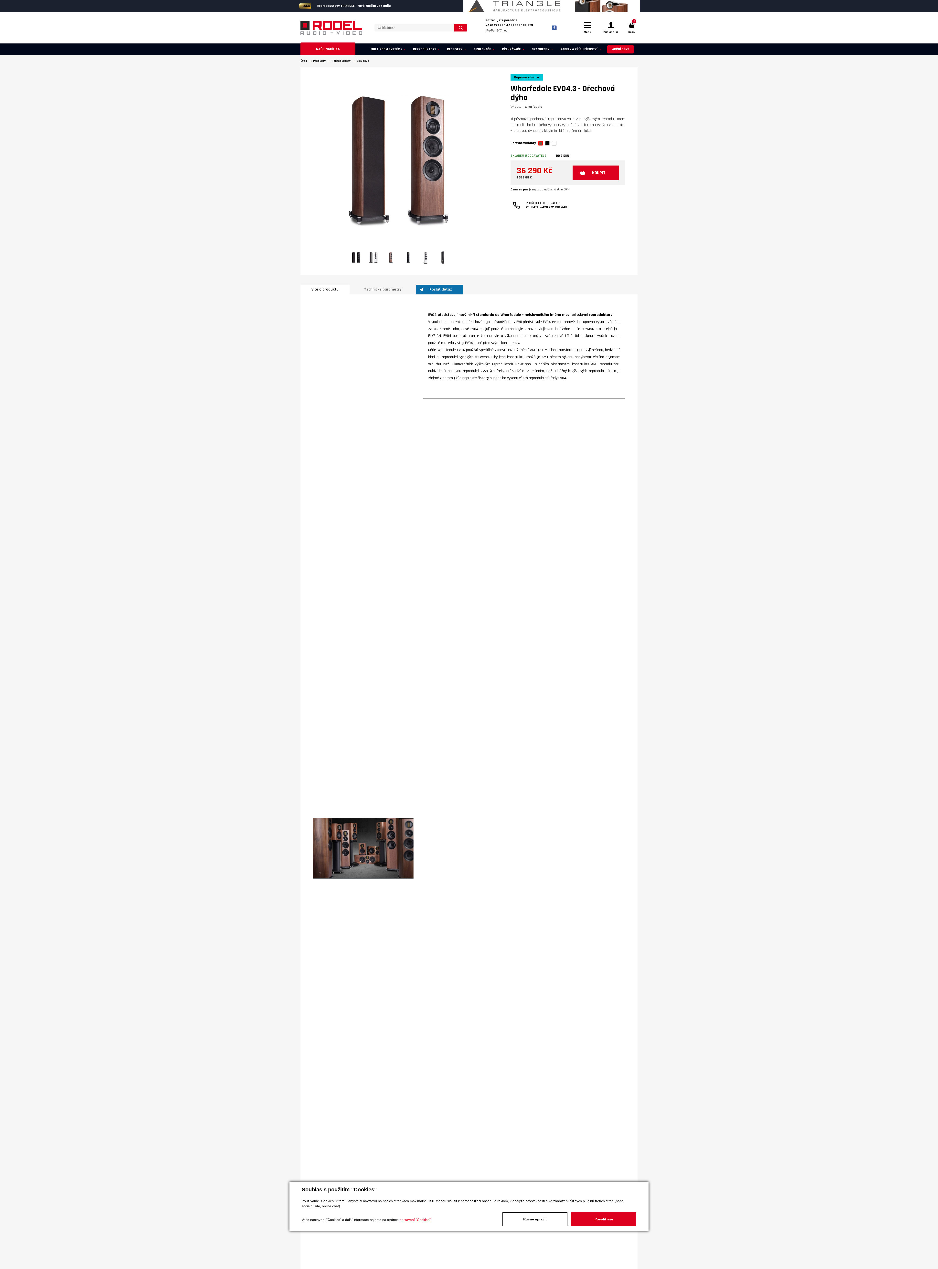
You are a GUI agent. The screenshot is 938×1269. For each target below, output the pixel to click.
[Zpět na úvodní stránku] (331, 27)
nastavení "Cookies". (416, 1220)
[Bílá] (554, 143)
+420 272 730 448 (553, 207)
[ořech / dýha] (540, 143)
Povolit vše (604, 1219)
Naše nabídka (328, 49)
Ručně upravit (535, 1219)
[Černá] (547, 143)
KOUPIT (599, 173)
